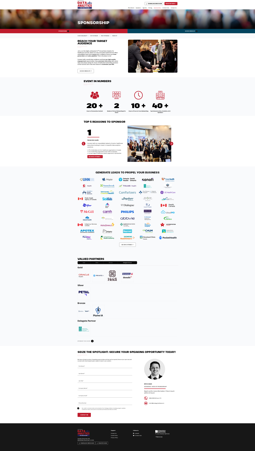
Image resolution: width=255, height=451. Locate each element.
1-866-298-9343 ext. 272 (155, 398)
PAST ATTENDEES (105, 35)
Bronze (111, 262)
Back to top (158, 436)
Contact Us (174, 8)
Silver (97, 262)
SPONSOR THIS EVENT (84, 341)
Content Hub (165, 8)
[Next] (171, 143)
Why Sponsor (94, 35)
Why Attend (131, 8)
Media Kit (114, 35)
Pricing (150, 8)
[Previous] (83, 143)
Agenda (145, 8)
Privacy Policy (114, 437)
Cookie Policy (114, 435)
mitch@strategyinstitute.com (156, 403)
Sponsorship (157, 8)
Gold (84, 262)
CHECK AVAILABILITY (82, 35)
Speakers (138, 8)
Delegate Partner (127, 262)
